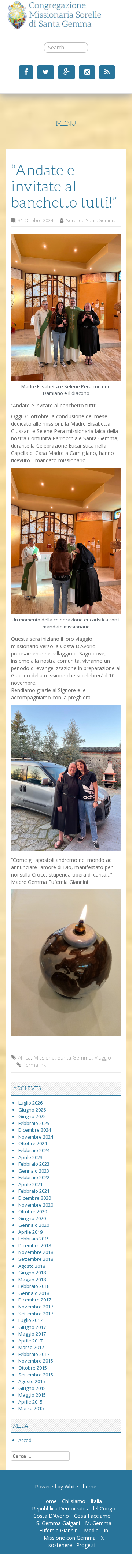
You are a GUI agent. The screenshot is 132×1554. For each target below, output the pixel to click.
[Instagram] (86, 71)
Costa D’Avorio (51, 1515)
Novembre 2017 (35, 1306)
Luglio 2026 (30, 1102)
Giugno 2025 (32, 1116)
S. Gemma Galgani (58, 1523)
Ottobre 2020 (32, 1211)
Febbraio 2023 (34, 1164)
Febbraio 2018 (34, 1286)
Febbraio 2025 (34, 1123)
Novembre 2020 (35, 1205)
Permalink (34, 1064)
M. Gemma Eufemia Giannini (75, 1527)
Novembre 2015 (35, 1360)
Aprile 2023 (30, 1157)
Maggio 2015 (32, 1394)
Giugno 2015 (32, 1388)
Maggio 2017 (32, 1333)
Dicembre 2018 (34, 1245)
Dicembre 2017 (34, 1299)
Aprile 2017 (30, 1340)
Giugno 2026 (32, 1109)
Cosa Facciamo (92, 1515)
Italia (96, 1501)
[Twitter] (44, 71)
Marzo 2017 (31, 1347)
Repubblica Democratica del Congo (73, 1508)
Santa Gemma (75, 1057)
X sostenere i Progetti (76, 1541)
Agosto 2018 (31, 1266)
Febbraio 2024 (34, 1150)
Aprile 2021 (30, 1184)
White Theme (80, 1486)
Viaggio (103, 1057)
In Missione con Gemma (76, 1534)
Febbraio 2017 (34, 1354)
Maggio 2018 (32, 1279)
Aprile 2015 (30, 1401)
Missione (44, 1057)
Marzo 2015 (31, 1408)
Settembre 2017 (35, 1313)
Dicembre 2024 (34, 1130)
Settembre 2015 (35, 1374)
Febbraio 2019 (34, 1238)
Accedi (25, 1440)
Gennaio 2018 (33, 1293)
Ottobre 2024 (32, 1143)
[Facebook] (25, 71)
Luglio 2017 (30, 1320)
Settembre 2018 (35, 1259)
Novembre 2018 (35, 1252)
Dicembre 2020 (34, 1198)
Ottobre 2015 (32, 1367)
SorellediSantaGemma (90, 220)
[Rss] (106, 71)
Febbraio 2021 (34, 1191)
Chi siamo (73, 1501)
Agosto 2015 (31, 1381)
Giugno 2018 (32, 1272)
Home (49, 1501)
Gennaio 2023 (33, 1171)
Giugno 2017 (32, 1327)
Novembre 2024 (35, 1136)
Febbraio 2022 (34, 1177)
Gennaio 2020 (33, 1225)
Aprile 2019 (30, 1232)
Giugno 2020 (32, 1218)
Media (91, 1530)
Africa (24, 1057)
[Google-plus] (65, 71)
